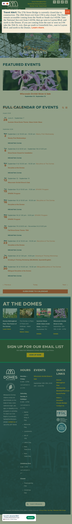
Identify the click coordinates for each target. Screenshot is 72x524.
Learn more (38, 28)
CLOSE (67, 11)
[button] (4, 4)
